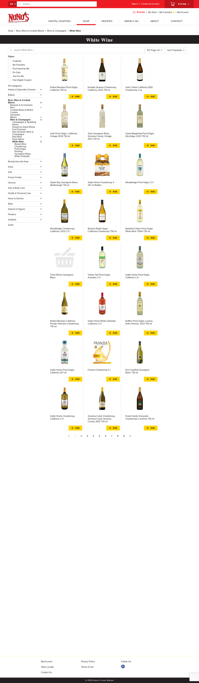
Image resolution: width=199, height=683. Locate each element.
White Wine (75, 31)
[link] (123, 667)
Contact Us (46, 672)
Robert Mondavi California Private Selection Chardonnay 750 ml (64, 324)
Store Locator (47, 667)
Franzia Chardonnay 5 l (99, 370)
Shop (10, 31)
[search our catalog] (20, 4)
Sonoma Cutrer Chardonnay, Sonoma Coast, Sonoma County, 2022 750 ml (101, 419)
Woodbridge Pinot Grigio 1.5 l (139, 182)
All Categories (15, 86)
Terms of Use (87, 667)
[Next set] (130, 436)
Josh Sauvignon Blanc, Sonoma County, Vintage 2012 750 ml (100, 136)
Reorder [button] (141, 12)
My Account (46, 661)
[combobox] (12, 4)
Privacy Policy (88, 661)
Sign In (135, 4)
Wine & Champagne (56, 31)
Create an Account (150, 4)
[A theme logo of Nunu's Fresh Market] (18, 19)
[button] (40, 89)
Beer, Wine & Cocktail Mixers (30, 31)
